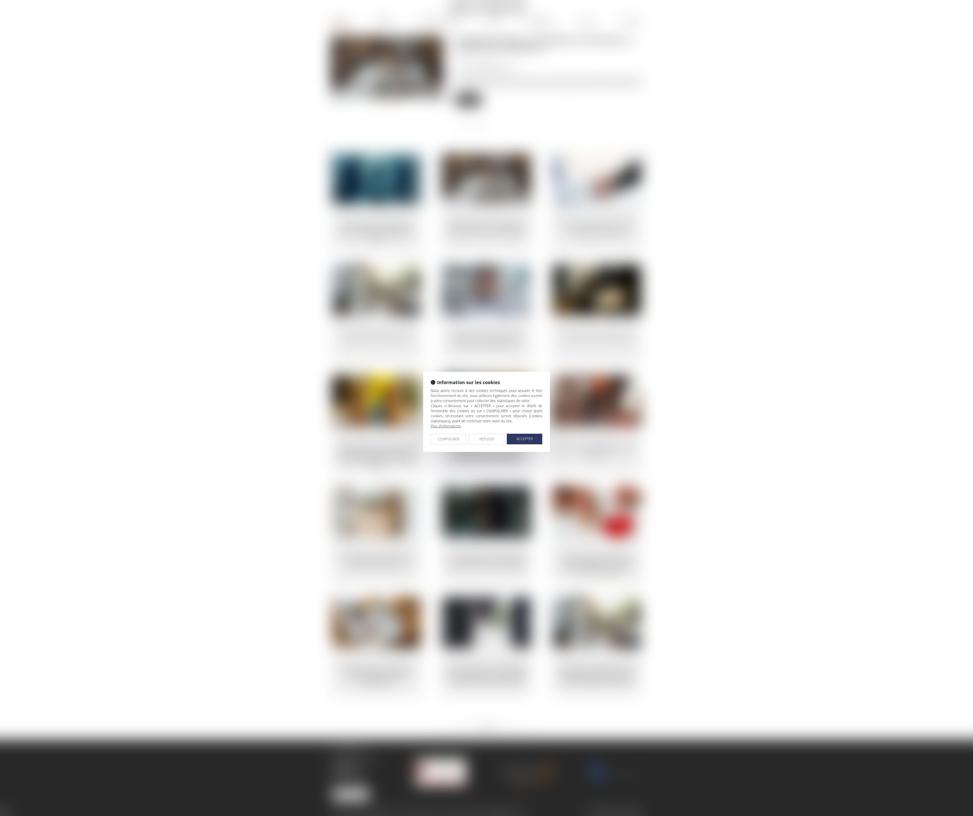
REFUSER (486, 438)
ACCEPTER (524, 438)
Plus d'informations (446, 426)
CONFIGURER (448, 438)
